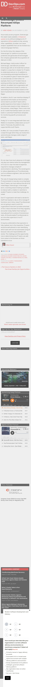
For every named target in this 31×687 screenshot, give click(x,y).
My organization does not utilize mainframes (15, 670)
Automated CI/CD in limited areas (16, 656)
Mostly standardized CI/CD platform (17, 663)
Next (7, 678)
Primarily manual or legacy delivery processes (16, 653)
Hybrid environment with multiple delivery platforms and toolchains (16, 659)
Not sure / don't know (12, 673)
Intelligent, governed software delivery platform (15, 666)
